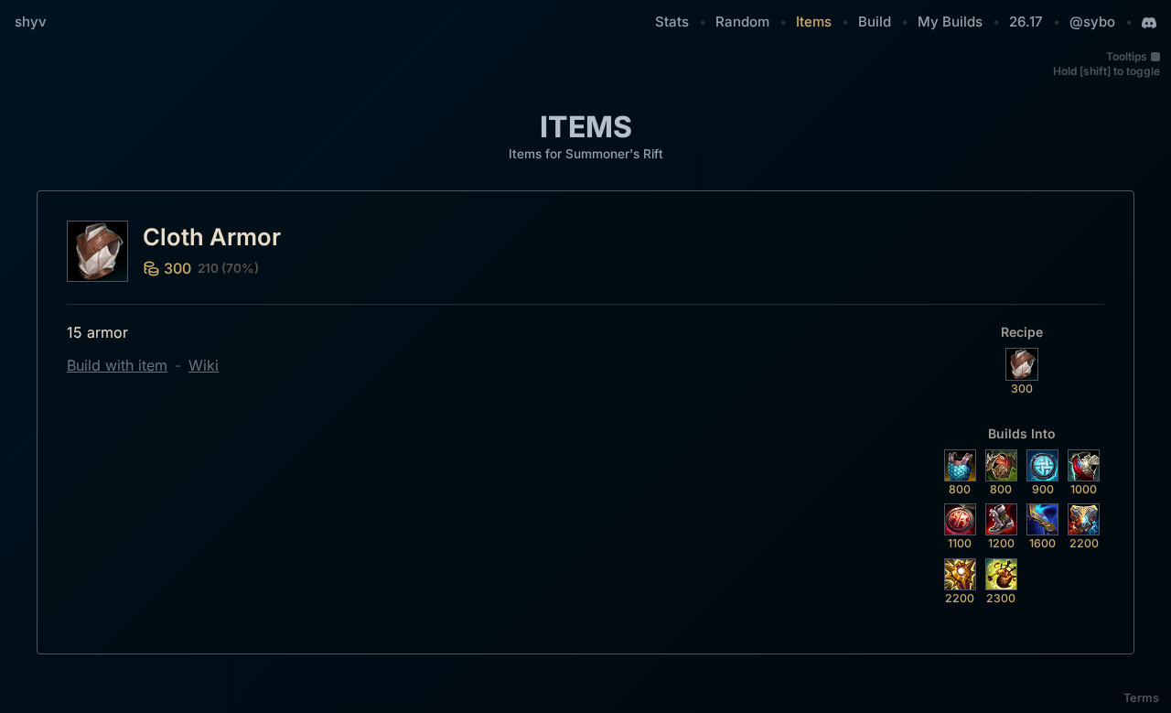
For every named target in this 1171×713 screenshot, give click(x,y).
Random (742, 21)
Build (874, 21)
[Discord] (1149, 23)
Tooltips (1126, 56)
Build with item (117, 365)
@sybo (1092, 21)
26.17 (1026, 21)
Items (814, 21)
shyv (31, 21)
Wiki (203, 365)
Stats (672, 21)
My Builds (950, 21)
